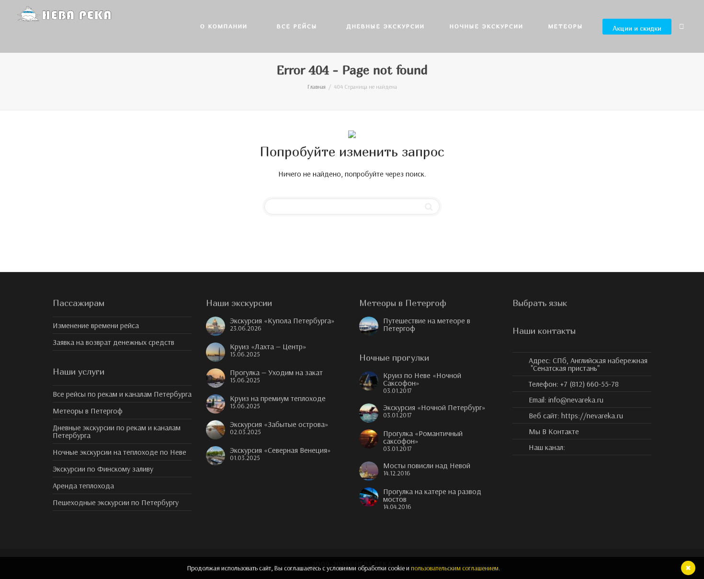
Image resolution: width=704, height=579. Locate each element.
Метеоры (567, 26)
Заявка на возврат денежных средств (113, 342)
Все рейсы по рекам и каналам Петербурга (122, 394)
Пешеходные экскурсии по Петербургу (116, 502)
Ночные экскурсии (486, 26)
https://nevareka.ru (592, 415)
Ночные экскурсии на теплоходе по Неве (119, 452)
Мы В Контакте (554, 431)
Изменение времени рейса (96, 325)
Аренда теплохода (83, 485)
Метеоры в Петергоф (88, 410)
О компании (225, 26)
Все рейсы (298, 26)
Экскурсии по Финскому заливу (103, 468)
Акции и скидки (637, 28)
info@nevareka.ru (575, 399)
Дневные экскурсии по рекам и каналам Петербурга (117, 431)
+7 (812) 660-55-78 (589, 384)
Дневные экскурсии (386, 26)
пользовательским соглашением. (455, 568)
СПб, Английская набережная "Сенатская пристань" (589, 364)
